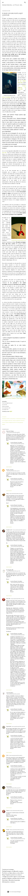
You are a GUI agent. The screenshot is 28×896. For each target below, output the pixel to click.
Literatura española (16, 420)
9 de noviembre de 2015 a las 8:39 (13, 432)
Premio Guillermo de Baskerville (22, 87)
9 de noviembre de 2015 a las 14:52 (17, 598)
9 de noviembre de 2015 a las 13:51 (17, 479)
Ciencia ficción (13, 418)
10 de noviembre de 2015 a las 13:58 (17, 710)
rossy (7, 493)
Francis (8, 810)
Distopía (23, 418)
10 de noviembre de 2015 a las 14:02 (18, 736)
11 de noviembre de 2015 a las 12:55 (17, 798)
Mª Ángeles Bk (9, 569)
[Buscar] (25, 2)
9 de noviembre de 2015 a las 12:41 (19, 529)
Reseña (3, 424)
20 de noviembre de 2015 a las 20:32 (18, 838)
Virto (7, 755)
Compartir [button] (4, 416)
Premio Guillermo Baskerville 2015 (9, 422)
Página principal (7, 5)
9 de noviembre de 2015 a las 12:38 (15, 493)
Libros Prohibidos (6, 97)
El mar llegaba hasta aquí (7, 420)
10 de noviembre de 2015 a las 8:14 (15, 755)
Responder (9, 466)
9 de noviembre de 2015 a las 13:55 (17, 506)
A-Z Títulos (16, 5)
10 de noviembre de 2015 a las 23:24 (14, 787)
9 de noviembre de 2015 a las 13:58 (17, 546)
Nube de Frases (10, 431)
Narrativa (22, 420)
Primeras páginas (19, 422)
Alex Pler (4, 152)
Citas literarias (19, 418)
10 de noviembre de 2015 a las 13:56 (17, 634)
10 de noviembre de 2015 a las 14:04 (18, 766)
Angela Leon (9, 529)
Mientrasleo (9, 786)
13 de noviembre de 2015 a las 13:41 (17, 819)
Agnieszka (8, 726)
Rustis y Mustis (9, 469)
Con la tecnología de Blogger (15, 891)
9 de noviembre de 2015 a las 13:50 (17, 443)
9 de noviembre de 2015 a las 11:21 (13, 470)
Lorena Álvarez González (16, 442)
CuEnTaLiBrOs (9, 692)
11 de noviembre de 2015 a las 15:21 (16, 810)
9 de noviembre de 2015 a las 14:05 (13, 571)
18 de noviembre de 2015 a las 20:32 (17, 829)
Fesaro (7, 829)
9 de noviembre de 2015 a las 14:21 (17, 582)
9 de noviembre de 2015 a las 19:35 (18, 726)
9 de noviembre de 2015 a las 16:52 (13, 693)
